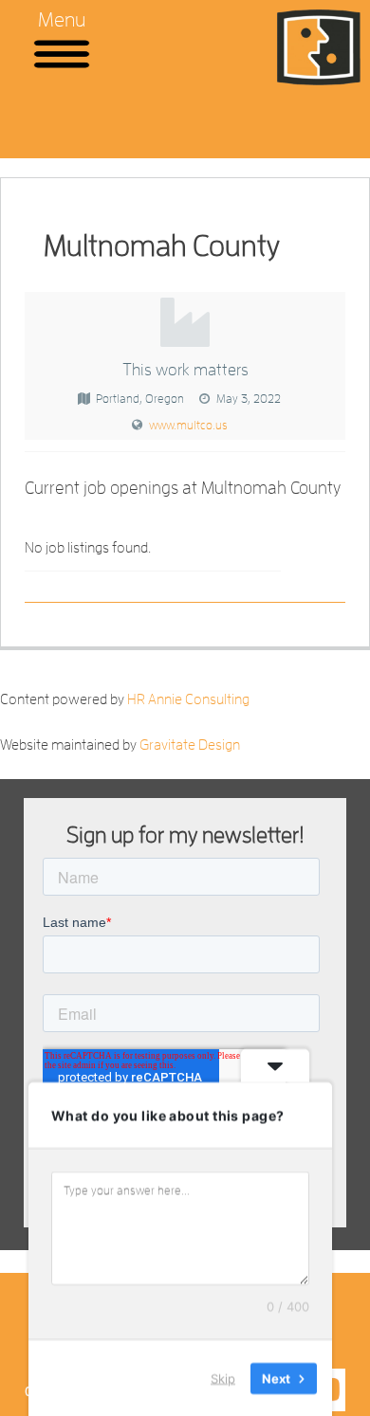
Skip (223, 1377)
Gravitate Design (189, 745)
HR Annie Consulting (188, 699)
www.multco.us (188, 425)
